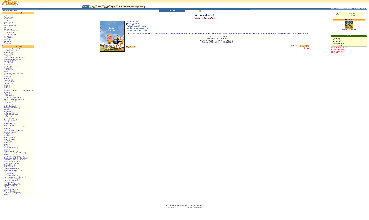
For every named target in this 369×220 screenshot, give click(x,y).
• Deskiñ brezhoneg (9, 25)
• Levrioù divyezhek (9, 34)
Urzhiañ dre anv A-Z (13, 49)
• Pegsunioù (7, 39)
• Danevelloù (7, 24)
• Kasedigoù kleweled (10, 31)
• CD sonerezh (8, 22)
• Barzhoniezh (7, 19)
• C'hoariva (6, 20)
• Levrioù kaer (7, 36)
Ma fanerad (352, 13)
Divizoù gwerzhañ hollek (174, 205)
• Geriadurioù (7, 29)
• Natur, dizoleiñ (8, 38)
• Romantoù (7, 41)
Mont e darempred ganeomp (193, 205)
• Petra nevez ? (8, 15)
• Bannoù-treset (8, 17)
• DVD (5, 27)
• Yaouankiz (7, 43)
